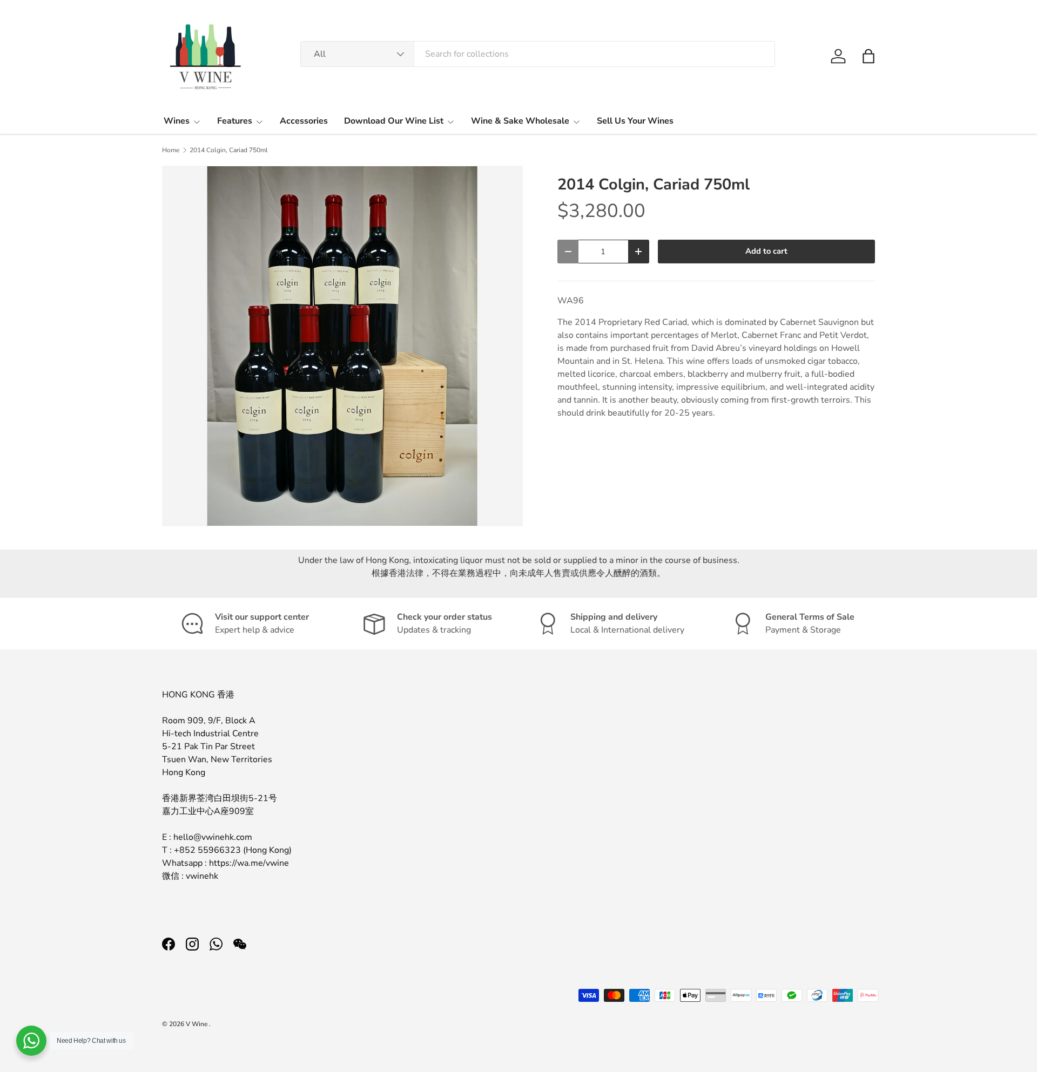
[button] (868, 56)
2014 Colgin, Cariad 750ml (229, 150)
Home (170, 150)
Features (234, 121)
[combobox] (538, 54)
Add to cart (766, 251)
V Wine (197, 1024)
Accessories (304, 121)
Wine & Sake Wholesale (520, 121)
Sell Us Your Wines (635, 121)
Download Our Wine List (393, 121)
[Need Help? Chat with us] (31, 1041)
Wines (177, 121)
